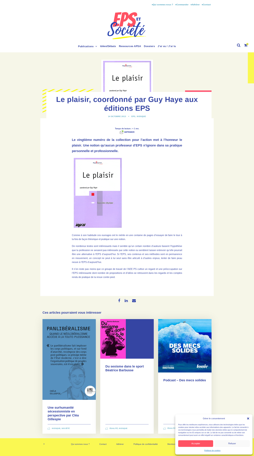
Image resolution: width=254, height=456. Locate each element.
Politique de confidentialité (145, 444)
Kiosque (141, 116)
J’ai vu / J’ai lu (167, 46)
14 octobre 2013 (117, 116)
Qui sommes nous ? (80, 444)
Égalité (114, 428)
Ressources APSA (130, 46)
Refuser (232, 443)
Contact (103, 444)
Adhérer (120, 444)
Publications (85, 46)
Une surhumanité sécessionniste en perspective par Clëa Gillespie (63, 413)
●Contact (206, 4)
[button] (248, 418)
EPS (133, 116)
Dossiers (149, 46)
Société (66, 428)
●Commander (181, 4)
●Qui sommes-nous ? (163, 4)
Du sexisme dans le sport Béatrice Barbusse (124, 368)
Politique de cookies (212, 451)
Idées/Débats (108, 46)
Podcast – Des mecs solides (184, 380)
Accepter (195, 443)
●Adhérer (195, 4)
